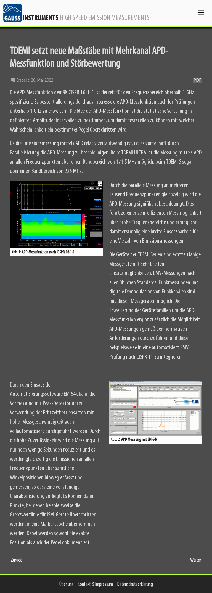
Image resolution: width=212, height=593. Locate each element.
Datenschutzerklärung (135, 584)
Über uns (66, 584)
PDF (197, 80)
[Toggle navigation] (201, 12)
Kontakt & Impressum (95, 584)
